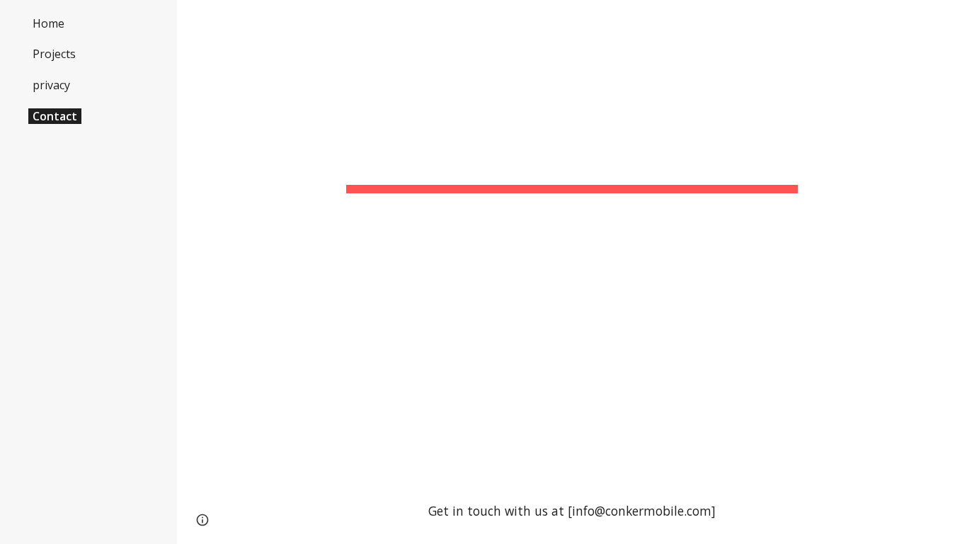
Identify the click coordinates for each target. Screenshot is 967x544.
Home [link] (48, 23)
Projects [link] (54, 54)
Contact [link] (55, 116)
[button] (950, 20)
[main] (572, 152)
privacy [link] (51, 85)
